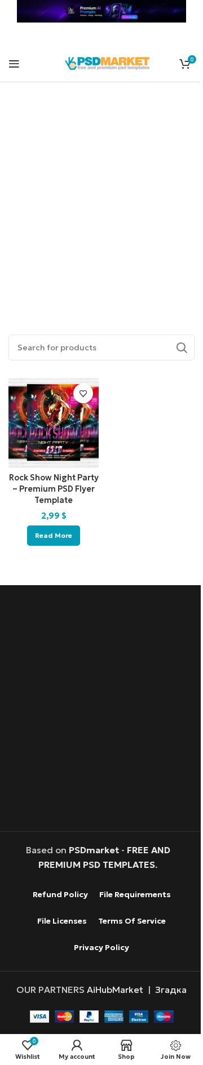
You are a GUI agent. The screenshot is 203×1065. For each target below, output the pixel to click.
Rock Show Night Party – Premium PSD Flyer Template (54, 489)
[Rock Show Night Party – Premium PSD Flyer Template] (53, 423)
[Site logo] (107, 62)
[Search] (182, 347)
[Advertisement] (101, 195)
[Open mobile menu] (14, 63)
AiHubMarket (115, 989)
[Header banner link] (101, 11)
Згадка (171, 989)
